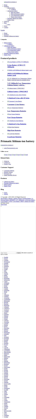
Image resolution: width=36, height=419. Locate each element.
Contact (6, 27)
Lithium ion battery (29, 201)
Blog (5, 23)
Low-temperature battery (17, 15)
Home (5, 5)
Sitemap (10, 198)
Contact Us (7, 162)
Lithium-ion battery (12, 11)
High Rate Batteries (14, 130)
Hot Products (4, 198)
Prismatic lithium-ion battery (14, 18)
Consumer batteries (9, 170)
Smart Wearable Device (10, 175)
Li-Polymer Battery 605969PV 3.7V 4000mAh (17, 199)
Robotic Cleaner (8, 172)
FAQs (5, 26)
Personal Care (7, 173)
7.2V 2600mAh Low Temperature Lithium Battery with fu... (19, 84)
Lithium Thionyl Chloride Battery (22, 198)
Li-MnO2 (13, 9)
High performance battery (17, 14)
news (8, 24)
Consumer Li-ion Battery (16, 104)
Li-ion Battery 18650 (18, 201)
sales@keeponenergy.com (11, 148)
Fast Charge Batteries (14, 117)
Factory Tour (7, 164)
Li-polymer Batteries (14, 137)
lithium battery (11, 8)
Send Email (4, 204)
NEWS (6, 194)
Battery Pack (10, 20)
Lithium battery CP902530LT (17, 91)
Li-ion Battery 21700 (6, 201)
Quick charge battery (16, 17)
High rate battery (15, 12)
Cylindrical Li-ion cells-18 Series (18, 98)
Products (6, 6)
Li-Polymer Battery (30, 200)
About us (6, 21)
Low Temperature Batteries (16, 111)
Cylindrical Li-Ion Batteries (16, 124)
